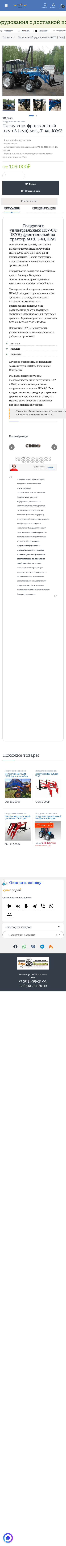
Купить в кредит (29, 201)
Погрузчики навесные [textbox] (32, 935)
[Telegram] (34, 906)
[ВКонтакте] (18, 906)
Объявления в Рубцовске (16, 897)
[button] (60, 49)
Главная (7, 37)
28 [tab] (50, 460)
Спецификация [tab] (43, 208)
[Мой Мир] (9, 914)
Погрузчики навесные (13, 121)
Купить (32, 184)
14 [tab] (50, 458)
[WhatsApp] (51, 906)
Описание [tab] (12, 208)
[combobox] (33, 934)
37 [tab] (43, 462)
